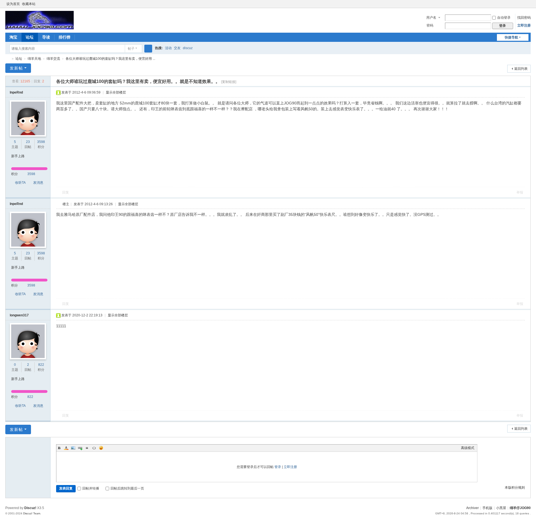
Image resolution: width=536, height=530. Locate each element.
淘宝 (13, 37)
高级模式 (467, 448)
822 (41, 365)
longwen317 (19, 315)
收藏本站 (28, 4)
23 (28, 142)
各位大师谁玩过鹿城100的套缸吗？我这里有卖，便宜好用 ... (110, 59)
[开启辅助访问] (522, 3)
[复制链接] (228, 82)
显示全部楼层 (116, 92)
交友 (177, 48)
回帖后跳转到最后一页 (127, 488)
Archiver (472, 508)
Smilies (101, 448)
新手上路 (18, 156)
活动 (168, 48)
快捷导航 (511, 37)
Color (66, 448)
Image (73, 448)
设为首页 (13, 4)
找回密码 (524, 18)
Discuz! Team (31, 513)
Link (80, 448)
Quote (87, 448)
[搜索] (148, 48)
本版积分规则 (515, 488)
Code (94, 448)
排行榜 (64, 37)
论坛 (30, 37)
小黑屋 (501, 508)
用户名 (431, 18)
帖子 (131, 49)
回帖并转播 (90, 488)
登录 (277, 467)
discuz (188, 48)
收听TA (20, 183)
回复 (65, 192)
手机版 (487, 508)
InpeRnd (16, 92)
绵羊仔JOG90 (7, 59)
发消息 (38, 183)
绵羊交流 (53, 59)
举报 (519, 192)
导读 (46, 37)
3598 (41, 142)
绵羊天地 (34, 59)
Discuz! (30, 508)
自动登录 (504, 18)
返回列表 (521, 69)
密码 (430, 25)
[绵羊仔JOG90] (39, 20)
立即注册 (524, 25)
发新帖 (16, 68)
